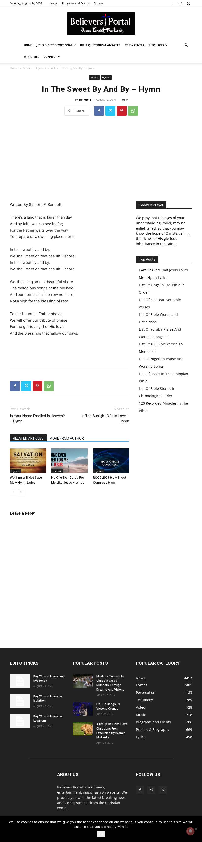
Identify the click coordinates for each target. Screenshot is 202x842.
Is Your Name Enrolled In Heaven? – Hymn (37, 418)
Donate (98, 3)
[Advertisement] (101, 157)
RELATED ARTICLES (28, 438)
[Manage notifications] (190, 831)
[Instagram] (180, 3)
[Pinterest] (122, 111)
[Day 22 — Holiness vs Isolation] (20, 701)
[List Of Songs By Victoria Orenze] (83, 709)
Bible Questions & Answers (100, 45)
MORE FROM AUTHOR (67, 438)
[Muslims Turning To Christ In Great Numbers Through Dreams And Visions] (83, 681)
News (53, 3)
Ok (101, 834)
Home (28, 45)
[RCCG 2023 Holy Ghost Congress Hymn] (111, 460)
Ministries (31, 57)
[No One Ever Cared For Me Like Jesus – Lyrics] (69, 460)
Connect (50, 57)
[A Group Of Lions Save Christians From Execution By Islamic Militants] (83, 728)
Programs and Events (75, 3)
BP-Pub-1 (85, 99)
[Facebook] (172, 3)
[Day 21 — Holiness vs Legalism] (20, 721)
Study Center (134, 45)
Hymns (41, 68)
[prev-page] (13, 492)
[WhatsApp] (133, 111)
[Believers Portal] (101, 23)
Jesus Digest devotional (54, 45)
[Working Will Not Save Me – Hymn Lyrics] (28, 460)
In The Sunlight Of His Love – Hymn (105, 418)
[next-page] (21, 492)
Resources (156, 45)
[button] (186, 45)
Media (27, 68)
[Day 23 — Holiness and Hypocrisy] (20, 681)
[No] (195, 828)
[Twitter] (188, 3)
